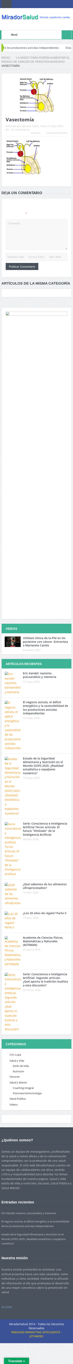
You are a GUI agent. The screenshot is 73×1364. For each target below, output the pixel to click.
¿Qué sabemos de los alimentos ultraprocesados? (45, 886)
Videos (14, 1104)
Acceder (6, 1307)
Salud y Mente (18, 1082)
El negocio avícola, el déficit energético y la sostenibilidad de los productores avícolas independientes (45, 707)
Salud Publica (18, 1098)
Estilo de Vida (21, 1066)
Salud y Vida (17, 1060)
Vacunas (15, 1076)
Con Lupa (15, 1054)
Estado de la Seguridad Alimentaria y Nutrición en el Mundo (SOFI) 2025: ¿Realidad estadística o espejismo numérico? (43, 765)
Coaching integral (23, 1088)
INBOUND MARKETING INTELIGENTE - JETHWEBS (36, 1334)
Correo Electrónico (56, 132)
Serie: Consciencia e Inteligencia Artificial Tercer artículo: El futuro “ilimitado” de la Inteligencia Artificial (45, 829)
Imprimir (36, 132)
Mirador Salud (30, 126)
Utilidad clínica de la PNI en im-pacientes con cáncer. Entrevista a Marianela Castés (45, 641)
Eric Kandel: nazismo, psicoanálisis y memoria (39, 675)
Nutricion (18, 1071)
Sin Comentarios (20, 129)
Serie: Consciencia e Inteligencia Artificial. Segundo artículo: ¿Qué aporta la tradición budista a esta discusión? (45, 979)
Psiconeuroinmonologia (27, 1093)
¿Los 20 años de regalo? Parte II (44, 913)
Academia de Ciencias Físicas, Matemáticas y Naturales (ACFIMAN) (43, 941)
